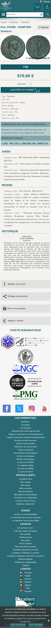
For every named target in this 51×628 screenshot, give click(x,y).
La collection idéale (25, 465)
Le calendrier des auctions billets (25, 520)
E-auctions (25, 425)
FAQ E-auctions (25, 543)
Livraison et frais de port (26, 501)
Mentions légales (26, 559)
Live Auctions (25, 428)
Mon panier (25, 485)
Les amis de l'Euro (25, 472)
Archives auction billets (25, 443)
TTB (25, 67)
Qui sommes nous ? (25, 528)
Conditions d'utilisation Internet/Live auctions (25, 556)
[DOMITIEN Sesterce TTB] (25, 59)
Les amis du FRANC (25, 468)
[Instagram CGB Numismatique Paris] (32, 408)
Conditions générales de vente (25, 550)
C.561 (5, 143)
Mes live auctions (25, 491)
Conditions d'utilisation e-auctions (25, 553)
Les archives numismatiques (25, 453)
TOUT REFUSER (35, 625)
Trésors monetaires (26, 450)
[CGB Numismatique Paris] (6, 10)
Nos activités (25, 534)
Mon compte (25, 482)
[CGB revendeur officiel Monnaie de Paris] (25, 382)
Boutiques (25, 422)
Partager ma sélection (18, 296)
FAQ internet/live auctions (25, 547)
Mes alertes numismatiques (25, 494)
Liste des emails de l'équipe (25, 531)
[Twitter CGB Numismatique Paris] (19, 408)
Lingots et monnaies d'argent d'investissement (25, 437)
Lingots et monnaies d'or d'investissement (25, 434)
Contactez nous (25, 479)
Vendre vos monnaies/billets (25, 514)
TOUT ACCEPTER (18, 625)
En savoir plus (26, 622)
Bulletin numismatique (25, 459)
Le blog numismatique (25, 456)
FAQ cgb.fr (25, 540)
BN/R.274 (43, 143)
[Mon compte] (47, 10)
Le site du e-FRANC (25, 462)
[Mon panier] (37, 10)
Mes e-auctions (25, 488)
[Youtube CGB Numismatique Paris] (44, 408)
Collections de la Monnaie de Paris (25, 431)
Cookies (25, 565)
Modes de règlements (25, 504)
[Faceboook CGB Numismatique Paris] (7, 408)
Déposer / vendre (15, 321)
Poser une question (17, 308)
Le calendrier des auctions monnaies (25, 517)
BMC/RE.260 (29, 143)
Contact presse (25, 537)
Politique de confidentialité (25, 562)
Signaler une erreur (16, 284)
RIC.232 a (15, 143)
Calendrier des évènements (25, 447)
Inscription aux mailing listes (25, 498)
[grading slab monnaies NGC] (25, 369)
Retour (45, 27)
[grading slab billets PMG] (25, 395)
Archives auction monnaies (25, 440)
